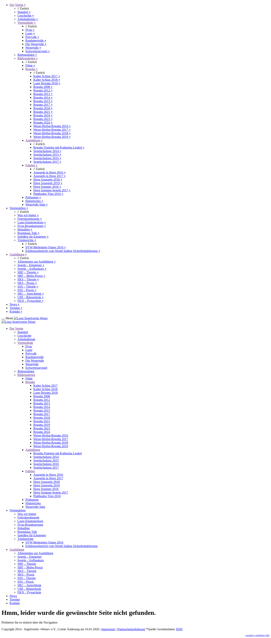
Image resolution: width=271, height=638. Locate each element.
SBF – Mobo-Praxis (31, 276)
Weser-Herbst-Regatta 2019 (52, 136)
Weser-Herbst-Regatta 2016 (52, 126)
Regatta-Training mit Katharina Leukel (58, 147)
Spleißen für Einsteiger (33, 236)
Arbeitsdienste (27, 19)
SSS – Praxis (26, 290)
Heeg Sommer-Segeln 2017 (52, 190)
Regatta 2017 (43, 104)
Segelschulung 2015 (47, 154)
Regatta (31, 69)
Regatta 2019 (43, 115)
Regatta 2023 (43, 119)
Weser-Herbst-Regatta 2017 (52, 129)
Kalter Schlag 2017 (46, 76)
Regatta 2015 (43, 101)
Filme (30, 65)
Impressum (108, 629)
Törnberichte (26, 240)
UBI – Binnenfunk (30, 297)
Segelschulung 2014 (47, 151)
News (14, 304)
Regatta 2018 (43, 108)
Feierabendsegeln (29, 218)
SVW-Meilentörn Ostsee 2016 (45, 247)
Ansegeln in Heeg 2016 (49, 172)
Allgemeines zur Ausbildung (36, 261)
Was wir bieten (28, 215)
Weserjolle (33, 47)
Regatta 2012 (43, 90)
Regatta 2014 (43, 97)
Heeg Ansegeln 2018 (47, 179)
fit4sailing (24, 229)
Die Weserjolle (35, 44)
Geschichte (25, 15)
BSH (179, 629)
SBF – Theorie (28, 272)
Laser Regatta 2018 (46, 83)
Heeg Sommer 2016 (47, 186)
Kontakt (16, 311)
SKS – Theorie (28, 279)
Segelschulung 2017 (47, 161)
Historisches (34, 201)
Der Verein (18, 5)
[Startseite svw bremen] (31, 318)
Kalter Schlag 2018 (46, 79)
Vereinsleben (19, 208)
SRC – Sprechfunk (30, 293)
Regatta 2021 (43, 111)
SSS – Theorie (27, 286)
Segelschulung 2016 (47, 158)
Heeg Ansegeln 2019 (47, 183)
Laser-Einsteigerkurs (31, 222)
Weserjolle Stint (36, 204)
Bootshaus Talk (28, 233)
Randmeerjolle (35, 40)
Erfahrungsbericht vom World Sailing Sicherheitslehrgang (62, 251)
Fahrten (31, 165)
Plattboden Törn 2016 (48, 194)
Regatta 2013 (43, 94)
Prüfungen (33, 197)
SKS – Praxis (27, 283)
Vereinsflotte (26, 22)
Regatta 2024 (43, 122)
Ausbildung (34, 140)
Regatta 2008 (43, 87)
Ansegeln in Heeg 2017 (49, 176)
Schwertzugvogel (37, 51)
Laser (30, 33)
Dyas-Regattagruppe (31, 226)
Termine (16, 308)
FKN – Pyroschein (30, 300)
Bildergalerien (27, 58)
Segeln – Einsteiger (30, 265)
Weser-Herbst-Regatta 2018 (52, 133)
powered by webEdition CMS (257, 635)
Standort (24, 12)
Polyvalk (32, 37)
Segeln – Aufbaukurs (31, 268)
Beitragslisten (27, 54)
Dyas (30, 29)
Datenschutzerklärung (131, 629)
